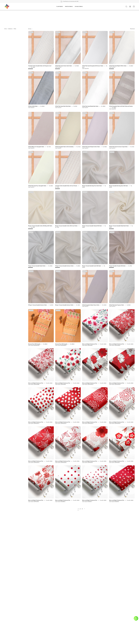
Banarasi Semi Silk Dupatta (34, 344)
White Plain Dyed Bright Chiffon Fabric (117, 65)
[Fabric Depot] (6, 6)
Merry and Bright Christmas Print (89, 344)
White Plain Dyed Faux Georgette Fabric (37, 185)
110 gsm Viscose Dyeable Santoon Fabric (64, 265)
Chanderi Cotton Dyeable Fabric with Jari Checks (66, 185)
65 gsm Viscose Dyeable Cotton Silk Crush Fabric (66, 225)
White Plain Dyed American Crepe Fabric (118, 146)
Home (5, 28)
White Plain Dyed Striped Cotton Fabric (91, 146)
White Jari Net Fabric (33, 106)
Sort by (29, 28)
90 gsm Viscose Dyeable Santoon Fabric (64, 305)
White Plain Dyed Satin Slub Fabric (63, 106)
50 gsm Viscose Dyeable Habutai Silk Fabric (92, 225)
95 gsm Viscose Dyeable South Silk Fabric (91, 265)
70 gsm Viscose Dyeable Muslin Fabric (36, 265)
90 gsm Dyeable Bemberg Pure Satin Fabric (92, 185)
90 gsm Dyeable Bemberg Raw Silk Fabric (118, 185)
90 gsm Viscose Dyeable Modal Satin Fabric (119, 225)
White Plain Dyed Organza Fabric (116, 305)
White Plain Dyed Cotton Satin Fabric (63, 65)
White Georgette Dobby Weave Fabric (90, 305)
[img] (30, 68)
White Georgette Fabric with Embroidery (64, 146)
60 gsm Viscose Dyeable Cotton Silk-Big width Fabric (40, 225)
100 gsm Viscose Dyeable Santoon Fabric (37, 305)
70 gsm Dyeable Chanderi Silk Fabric (117, 265)
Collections (10, 28)
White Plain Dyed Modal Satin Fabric (90, 106)
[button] (126, 6)
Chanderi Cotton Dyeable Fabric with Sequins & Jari (39, 65)
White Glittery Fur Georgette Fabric (36, 146)
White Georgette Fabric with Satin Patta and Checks (121, 106)
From (103, 344)
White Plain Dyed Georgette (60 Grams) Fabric (92, 65)
